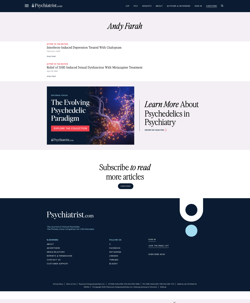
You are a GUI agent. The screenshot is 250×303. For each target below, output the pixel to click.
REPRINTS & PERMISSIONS (59, 256)
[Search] (222, 6)
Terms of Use (71, 284)
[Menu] (27, 6)
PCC (136, 6)
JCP (127, 6)
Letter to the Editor (57, 44)
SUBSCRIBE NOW (156, 254)
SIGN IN (152, 239)
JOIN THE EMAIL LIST (158, 245)
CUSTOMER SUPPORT (57, 263)
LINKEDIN (113, 256)
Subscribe (211, 6)
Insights (147, 6)
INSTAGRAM (115, 252)
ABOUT (50, 244)
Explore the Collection (154, 130)
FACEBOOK (114, 248)
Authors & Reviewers (178, 6)
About (159, 6)
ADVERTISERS (53, 248)
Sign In (198, 6)
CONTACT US (54, 259)
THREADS (113, 259)
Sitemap (163, 287)
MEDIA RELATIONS (56, 252)
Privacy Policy (58, 284)
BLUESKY (113, 263)
